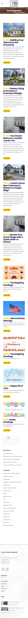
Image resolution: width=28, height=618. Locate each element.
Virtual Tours (4, 588)
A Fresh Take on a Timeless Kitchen (11, 459)
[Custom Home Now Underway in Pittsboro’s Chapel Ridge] (14, 172)
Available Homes (4, 581)
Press (4, 499)
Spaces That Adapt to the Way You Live (12, 465)
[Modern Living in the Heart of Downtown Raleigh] (14, 77)
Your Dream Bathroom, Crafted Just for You (12, 138)
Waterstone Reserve (8, 525)
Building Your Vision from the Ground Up (13, 42)
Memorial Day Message (14, 319)
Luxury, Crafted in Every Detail (10, 462)
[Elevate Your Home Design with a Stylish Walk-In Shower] (14, 224)
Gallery (2, 586)
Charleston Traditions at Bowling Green (12, 482)
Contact (3, 591)
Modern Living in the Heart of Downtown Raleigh (13, 91)
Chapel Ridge (6, 479)
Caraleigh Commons (8, 476)
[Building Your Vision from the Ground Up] (14, 30)
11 (8, 444)
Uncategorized (6, 519)
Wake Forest (6, 522)
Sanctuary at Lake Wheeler (9, 508)
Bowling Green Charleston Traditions (12, 473)
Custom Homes (7, 490)
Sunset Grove (6, 514)
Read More (6, 62)
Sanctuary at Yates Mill (8, 511)
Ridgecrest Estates (7, 505)
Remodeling (6, 502)
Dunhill (4, 493)
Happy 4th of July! (13, 387)
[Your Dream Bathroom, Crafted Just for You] (14, 125)
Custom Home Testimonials (9, 488)
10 (4, 444)
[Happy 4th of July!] (14, 376)
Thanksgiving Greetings (13, 284)
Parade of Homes (7, 496)
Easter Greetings (9, 421)
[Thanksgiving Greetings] (14, 272)
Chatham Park (6, 485)
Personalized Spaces (8, 453)
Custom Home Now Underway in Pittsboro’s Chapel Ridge (14, 187)
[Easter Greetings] (14, 409)
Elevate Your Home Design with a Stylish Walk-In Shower (13, 238)
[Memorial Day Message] (14, 308)
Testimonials (6, 517)
